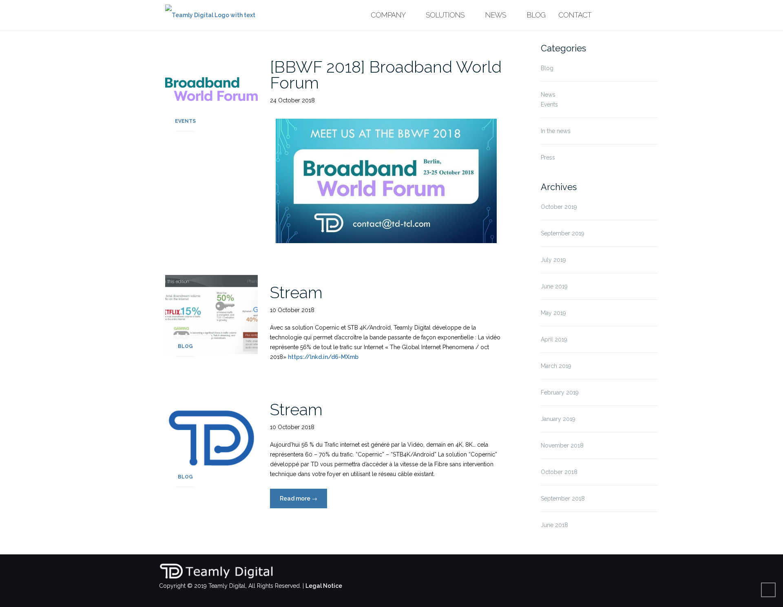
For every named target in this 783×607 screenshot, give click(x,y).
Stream (296, 292)
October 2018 (559, 472)
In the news (556, 131)
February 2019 (560, 392)
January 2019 (558, 419)
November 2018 (562, 445)
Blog (535, 15)
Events (185, 121)
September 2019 (562, 233)
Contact (574, 15)
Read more (303, 498)
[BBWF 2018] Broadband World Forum (386, 74)
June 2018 (554, 525)
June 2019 (554, 286)
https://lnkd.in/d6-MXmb (323, 357)
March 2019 (556, 366)
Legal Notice (323, 586)
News (495, 15)
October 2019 (559, 207)
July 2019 (553, 260)
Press (548, 157)
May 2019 (553, 313)
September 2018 (563, 498)
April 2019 (554, 339)
